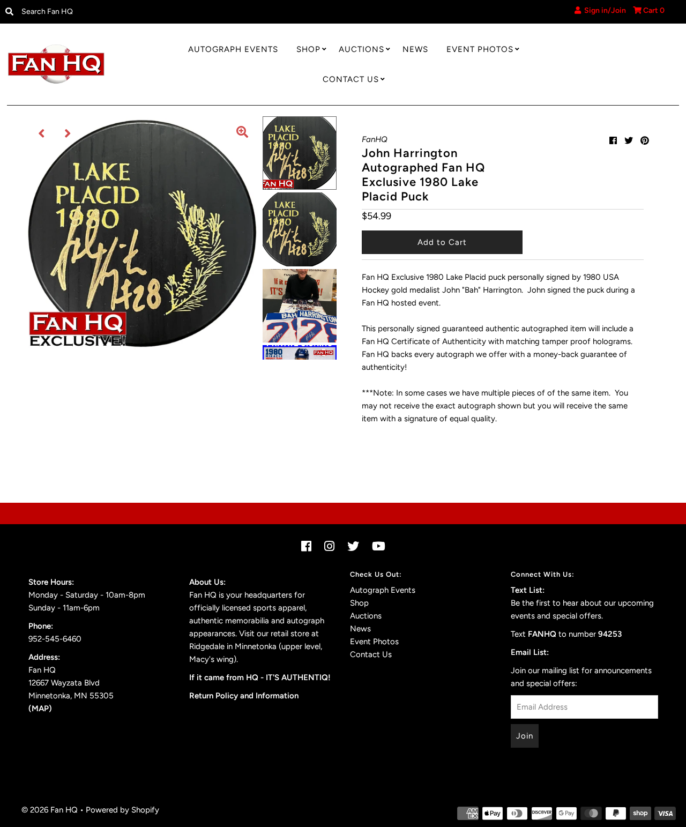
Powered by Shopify (122, 810)
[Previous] (42, 133)
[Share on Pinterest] (644, 141)
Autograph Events (233, 49)
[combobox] (94, 12)
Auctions (361, 49)
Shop (308, 49)
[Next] (68, 133)
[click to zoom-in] (242, 133)
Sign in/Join (603, 10)
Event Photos (479, 49)
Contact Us (351, 79)
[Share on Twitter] (628, 141)
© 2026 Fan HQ (49, 810)
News (415, 49)
